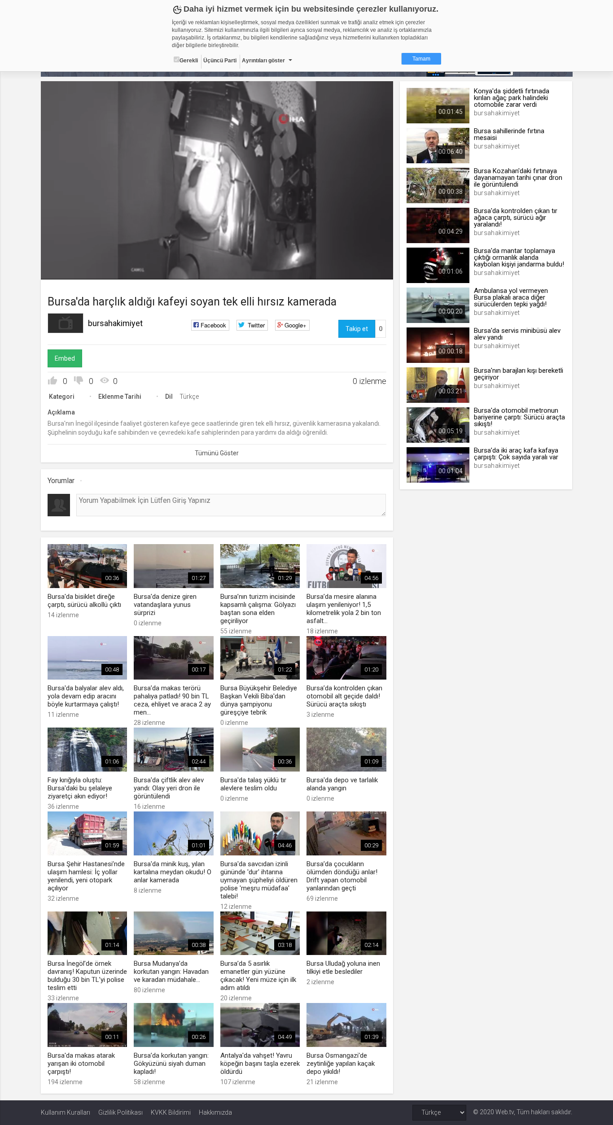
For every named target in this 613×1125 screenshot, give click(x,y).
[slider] (216, 254)
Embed (65, 358)
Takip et (357, 328)
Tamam (421, 59)
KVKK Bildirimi (171, 1112)
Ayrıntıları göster (263, 60)
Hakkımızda (215, 1112)
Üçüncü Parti (219, 60)
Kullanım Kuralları (65, 1112)
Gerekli (189, 60)
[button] (70, 268)
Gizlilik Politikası (120, 1112)
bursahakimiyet (115, 323)
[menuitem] (363, 269)
